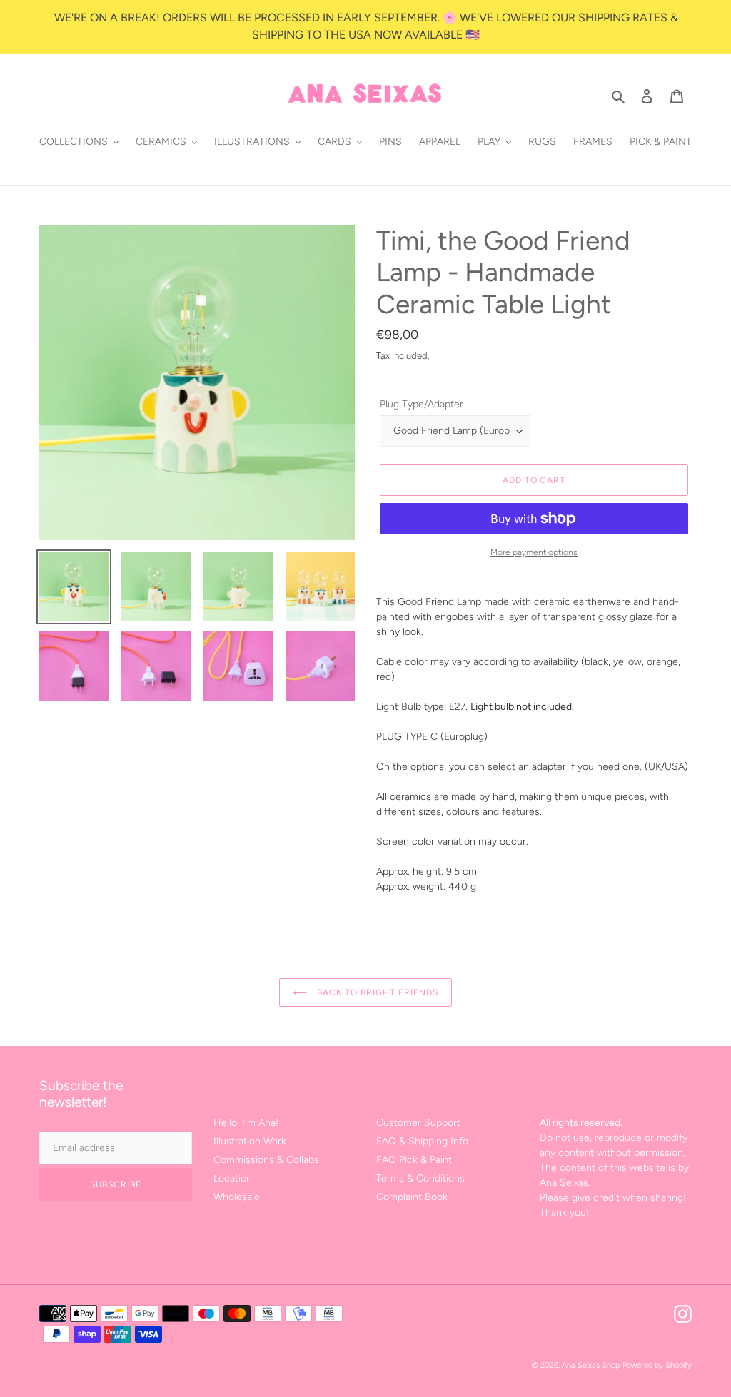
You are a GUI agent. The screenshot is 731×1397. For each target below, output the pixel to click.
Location (232, 1178)
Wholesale (236, 1197)
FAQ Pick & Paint (414, 1160)
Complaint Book (412, 1197)
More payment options (534, 552)
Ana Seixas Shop (591, 1365)
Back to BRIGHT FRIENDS (376, 992)
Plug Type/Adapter (421, 404)
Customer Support (418, 1123)
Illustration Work (249, 1141)
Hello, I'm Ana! (245, 1123)
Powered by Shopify (657, 1365)
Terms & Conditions (420, 1178)
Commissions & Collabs (266, 1160)
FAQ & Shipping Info (422, 1141)
